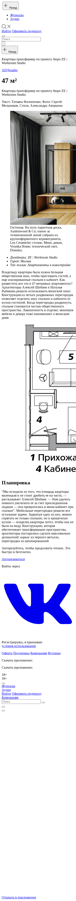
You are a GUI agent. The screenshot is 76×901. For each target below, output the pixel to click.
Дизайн (12, 70)
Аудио (14, 19)
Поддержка (21, 653)
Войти (6, 31)
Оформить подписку (27, 31)
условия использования (19, 646)
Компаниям (38, 653)
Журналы (17, 15)
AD (4, 70)
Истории (54, 653)
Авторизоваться (13, 559)
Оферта (7, 653)
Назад (12, 7)
